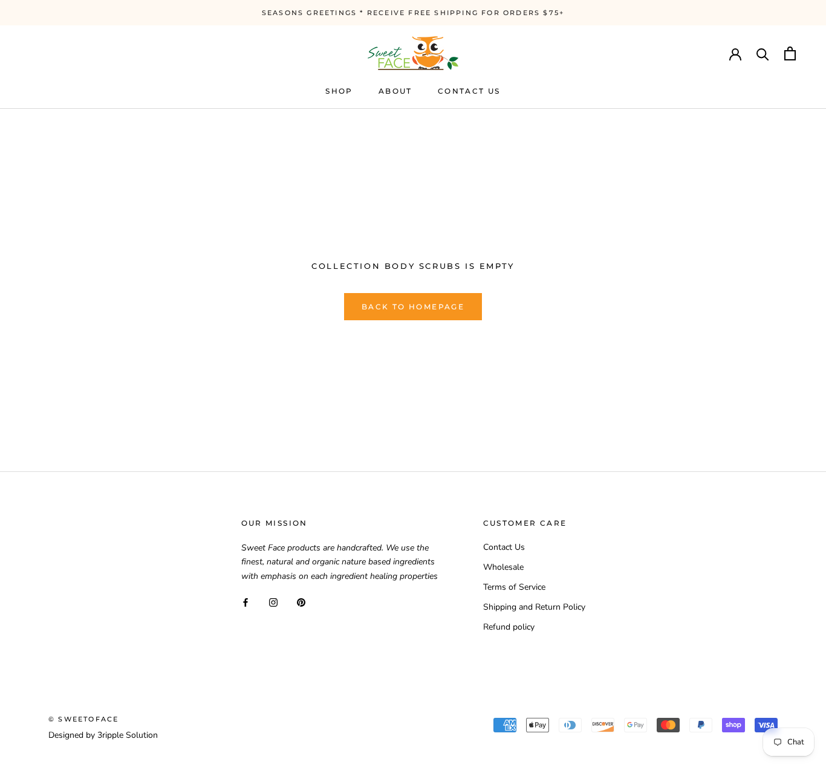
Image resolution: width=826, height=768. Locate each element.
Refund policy (509, 627)
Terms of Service (514, 587)
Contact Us (469, 90)
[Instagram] (273, 602)
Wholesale (503, 567)
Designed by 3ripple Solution (103, 735)
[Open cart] (790, 53)
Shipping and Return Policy (534, 607)
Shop (339, 90)
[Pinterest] (301, 602)
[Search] (762, 53)
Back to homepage (413, 306)
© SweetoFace (83, 719)
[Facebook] (245, 602)
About (395, 90)
